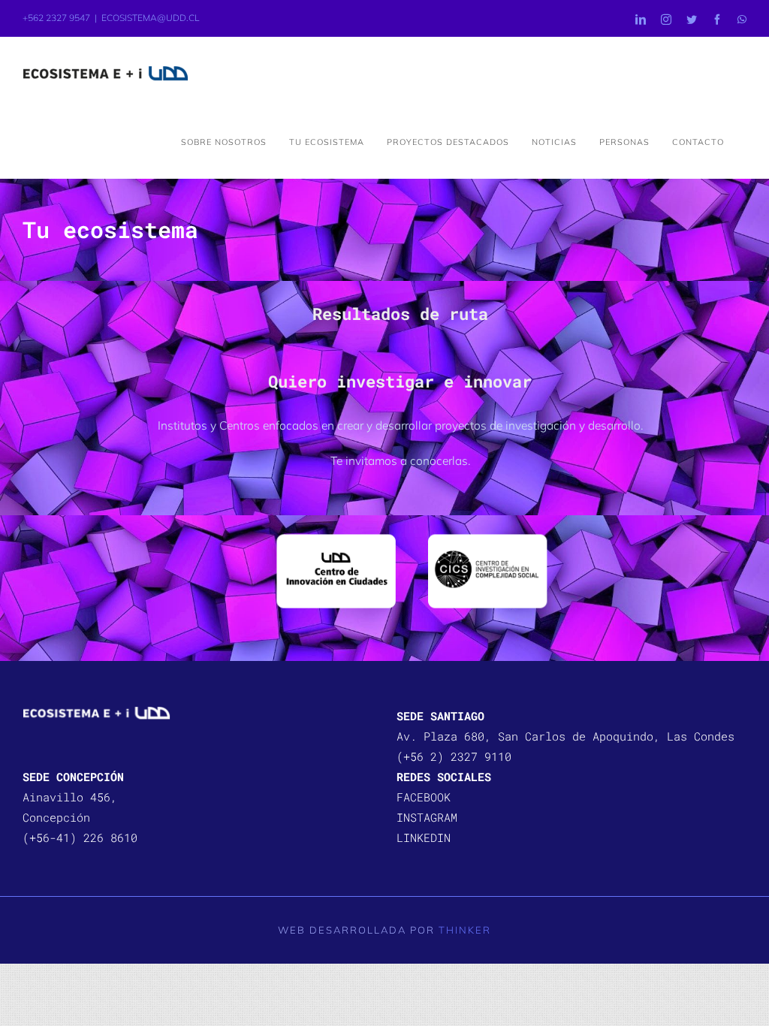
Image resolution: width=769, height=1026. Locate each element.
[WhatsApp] (741, 19)
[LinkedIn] (640, 19)
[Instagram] (666, 19)
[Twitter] (691, 19)
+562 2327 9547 (56, 17)
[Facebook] (717, 19)
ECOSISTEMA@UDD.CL (150, 17)
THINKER (465, 930)
